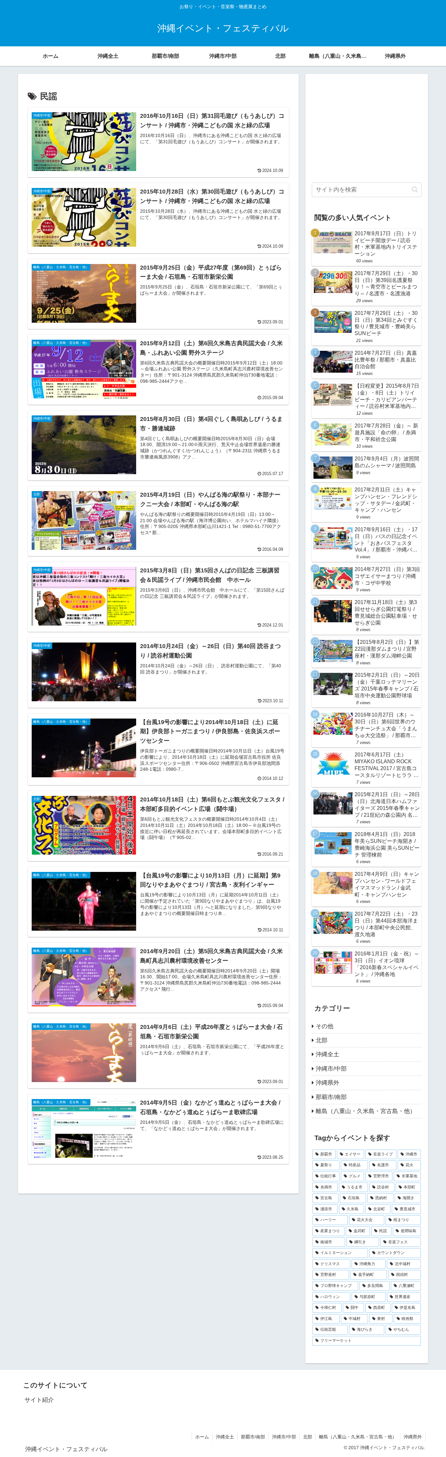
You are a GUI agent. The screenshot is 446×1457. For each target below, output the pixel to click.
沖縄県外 (413, 1436)
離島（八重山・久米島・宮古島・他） (358, 1436)
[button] (415, 189)
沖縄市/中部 (284, 1436)
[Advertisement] (367, 126)
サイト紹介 (39, 1400)
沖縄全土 (225, 1436)
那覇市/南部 (253, 1436)
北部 (307, 1436)
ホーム (202, 1436)
